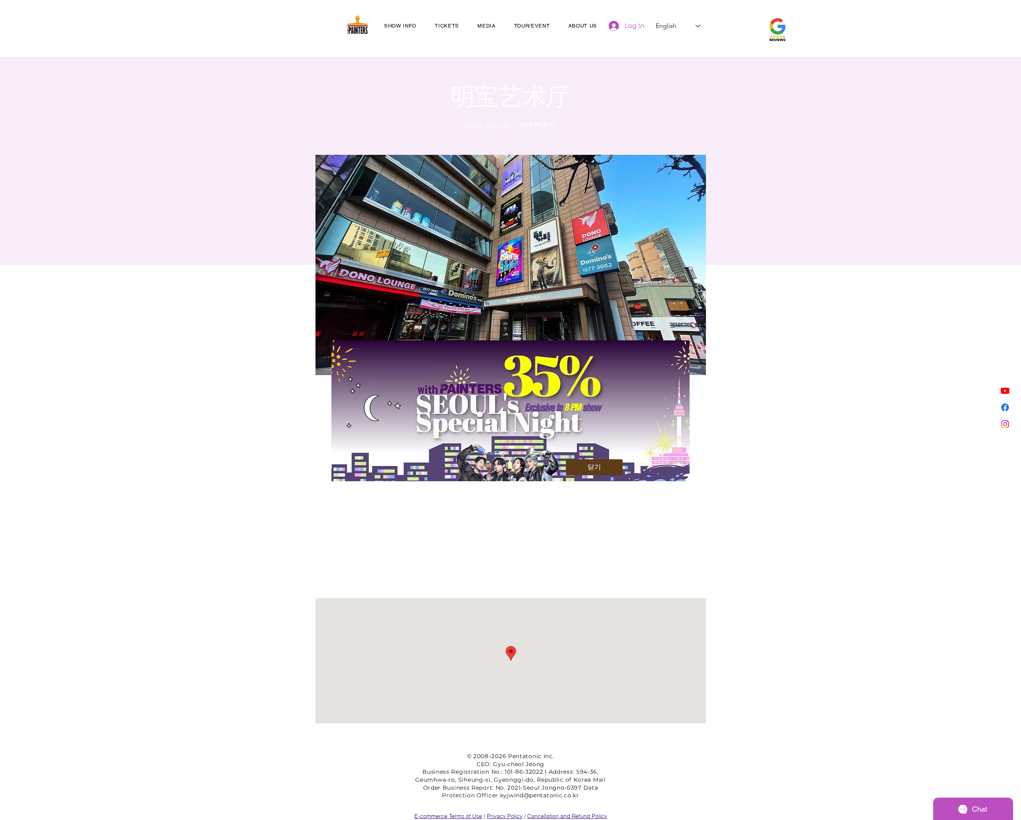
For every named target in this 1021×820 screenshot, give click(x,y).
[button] (594, 467)
